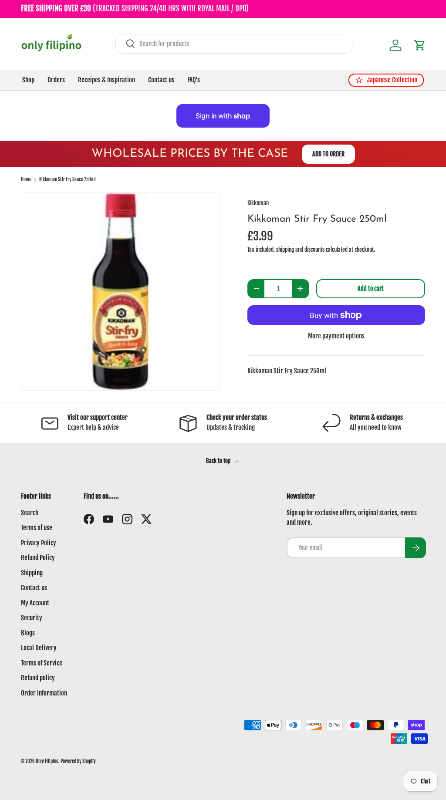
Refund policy (38, 678)
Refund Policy (38, 558)
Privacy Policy (38, 543)
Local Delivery (39, 648)
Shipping (32, 573)
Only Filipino (47, 761)
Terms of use (36, 527)
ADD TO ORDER (328, 154)
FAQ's (193, 80)
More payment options (336, 336)
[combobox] (234, 43)
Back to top (219, 460)
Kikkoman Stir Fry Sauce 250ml (67, 179)
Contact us (161, 80)
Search (29, 513)
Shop (28, 80)
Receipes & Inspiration (106, 80)
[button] (419, 45)
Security (31, 618)
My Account (35, 603)
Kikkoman (258, 202)
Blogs (28, 633)
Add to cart (371, 288)
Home (26, 179)
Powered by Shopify (78, 761)
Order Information (44, 693)
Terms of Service (41, 663)
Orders (56, 80)
